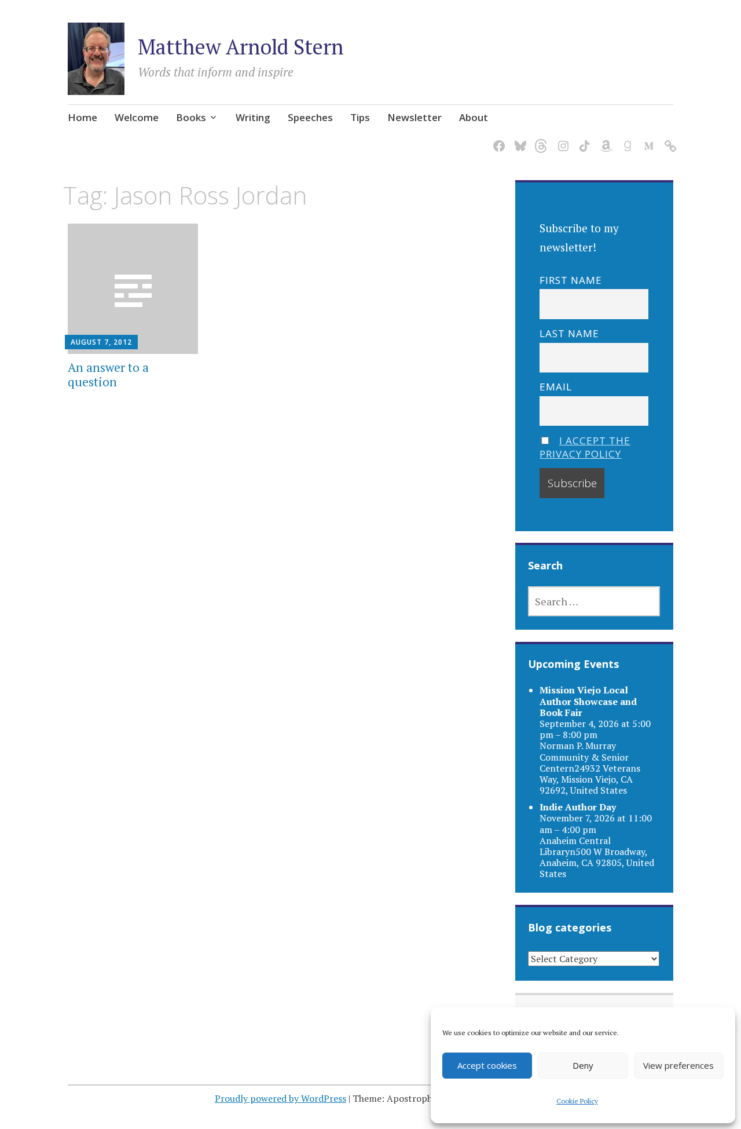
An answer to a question (108, 374)
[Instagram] (561, 139)
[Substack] (668, 139)
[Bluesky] (518, 139)
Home (82, 117)
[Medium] (647, 139)
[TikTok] (583, 139)
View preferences (678, 1065)
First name (571, 280)
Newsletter (414, 117)
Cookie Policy (577, 1101)
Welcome (137, 117)
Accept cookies (487, 1065)
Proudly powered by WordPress (280, 1098)
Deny (583, 1065)
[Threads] (540, 139)
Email (556, 386)
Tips (360, 117)
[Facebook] (497, 139)
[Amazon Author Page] (604, 139)
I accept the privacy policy (585, 447)
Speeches (310, 117)
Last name (569, 333)
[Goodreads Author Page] (625, 139)
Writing (253, 117)
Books (191, 117)
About (473, 117)
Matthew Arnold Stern (241, 46)
